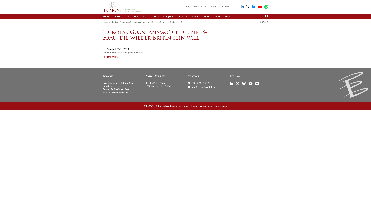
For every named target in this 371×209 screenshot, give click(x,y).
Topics (154, 17)
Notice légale (220, 106)
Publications (137, 17)
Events (119, 17)
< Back (263, 22)
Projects (169, 17)
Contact (228, 7)
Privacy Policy (206, 106)
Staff (216, 17)
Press (214, 7)
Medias (114, 22)
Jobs (186, 7)
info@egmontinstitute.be (204, 86)
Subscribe (200, 7)
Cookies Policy (190, 106)
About (228, 17)
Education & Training (194, 17)
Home (107, 17)
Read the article (110, 57)
